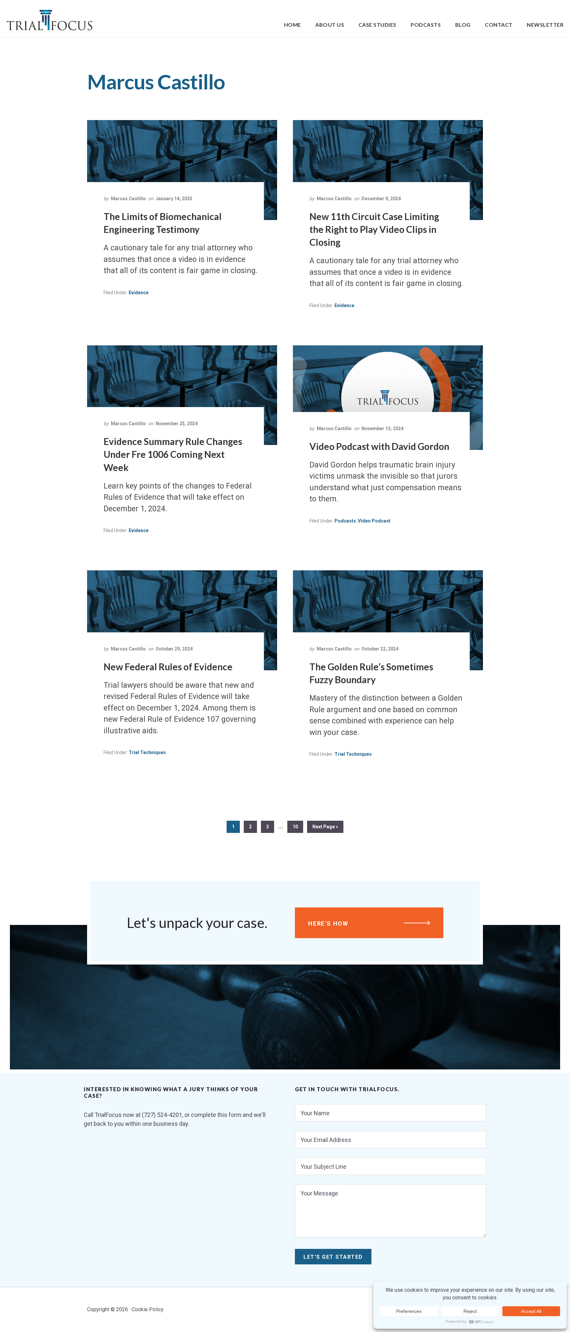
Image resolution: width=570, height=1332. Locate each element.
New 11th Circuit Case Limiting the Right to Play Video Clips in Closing (374, 229)
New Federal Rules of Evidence (168, 666)
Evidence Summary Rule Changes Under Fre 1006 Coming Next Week (173, 454)
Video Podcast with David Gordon (379, 446)
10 (297, 826)
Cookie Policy (148, 1309)
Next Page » (325, 828)
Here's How (328, 923)
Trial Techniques (147, 752)
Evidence (138, 292)
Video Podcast (374, 520)
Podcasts (345, 520)
